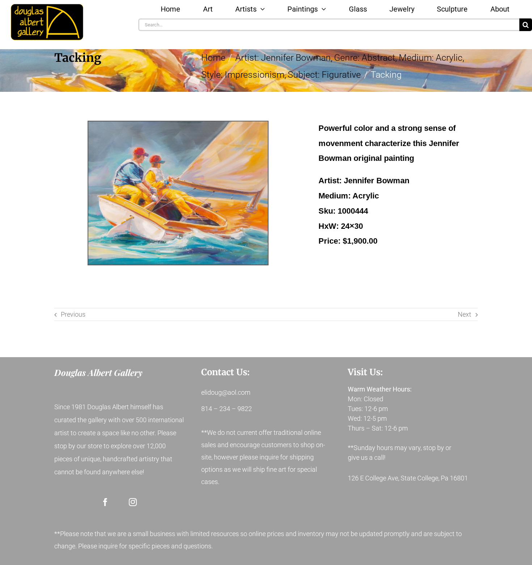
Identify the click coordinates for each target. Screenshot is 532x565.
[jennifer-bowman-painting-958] (178, 193)
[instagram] (133, 502)
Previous (73, 314)
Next (464, 314)
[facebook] (105, 502)
